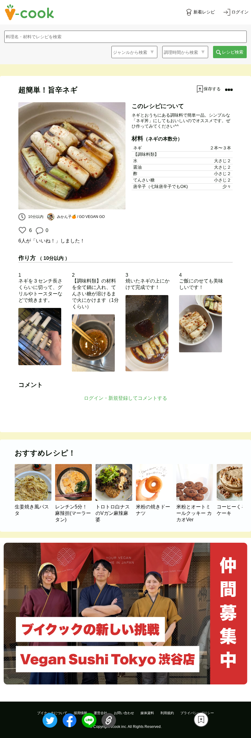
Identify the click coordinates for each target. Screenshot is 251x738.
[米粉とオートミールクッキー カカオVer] (196, 499)
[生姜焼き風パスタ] (35, 499)
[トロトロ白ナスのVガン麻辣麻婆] (116, 499)
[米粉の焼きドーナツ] (156, 499)
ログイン (240, 11)
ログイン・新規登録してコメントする (125, 398)
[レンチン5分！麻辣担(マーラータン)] (75, 499)
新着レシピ (204, 11)
